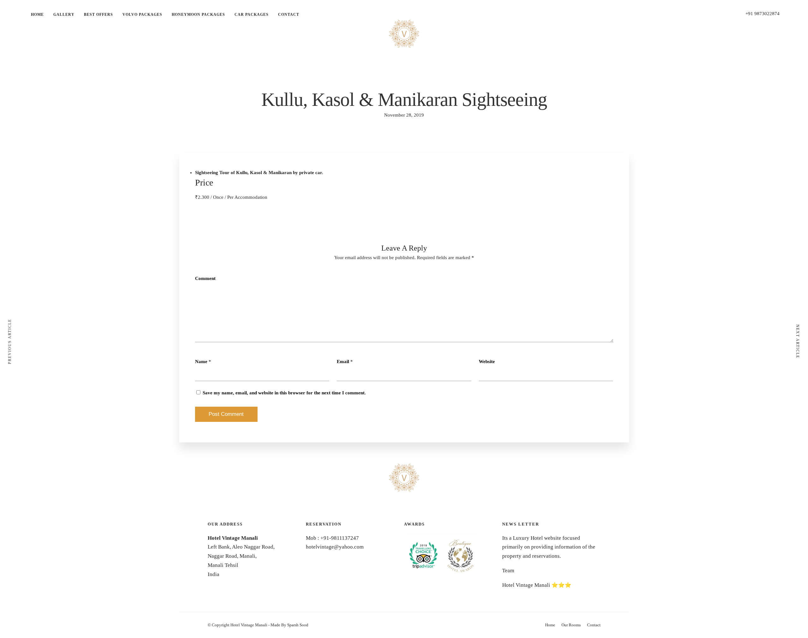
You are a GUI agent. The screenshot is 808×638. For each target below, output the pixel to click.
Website (487, 361)
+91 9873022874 (763, 13)
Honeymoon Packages (198, 14)
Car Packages (252, 14)
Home (37, 14)
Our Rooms (571, 625)
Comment (205, 278)
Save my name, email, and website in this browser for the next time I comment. (284, 392)
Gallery (63, 14)
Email (343, 361)
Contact (288, 14)
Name (201, 361)
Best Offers (98, 14)
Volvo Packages (142, 14)
